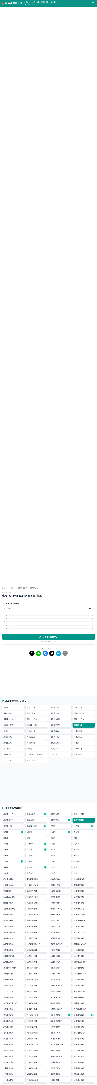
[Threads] (51, 653)
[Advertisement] (48, 569)
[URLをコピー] (65, 653)
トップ (4, 588)
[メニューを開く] (93, 3)
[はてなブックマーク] (58, 653)
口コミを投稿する (50, 637)
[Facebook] (45, 653)
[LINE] (38, 653)
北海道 (12, 588)
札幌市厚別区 (22, 588)
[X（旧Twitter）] (32, 653)
